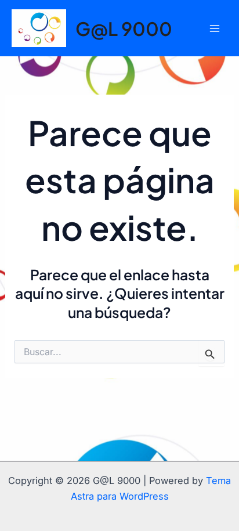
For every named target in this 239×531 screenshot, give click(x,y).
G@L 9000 (123, 28)
